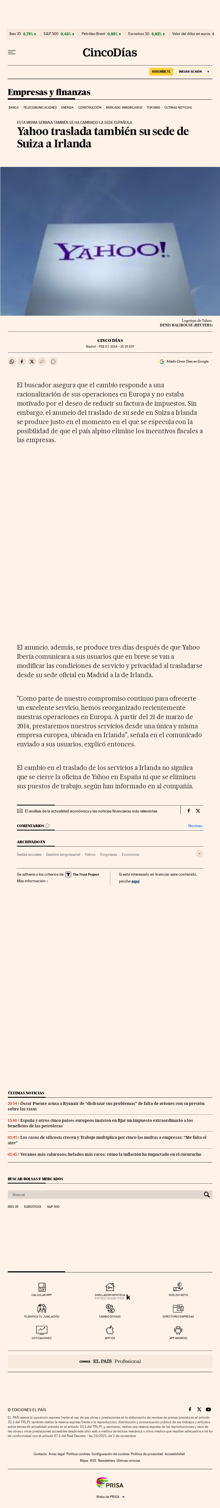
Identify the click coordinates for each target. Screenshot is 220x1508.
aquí (135, 881)
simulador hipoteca (110, 1295)
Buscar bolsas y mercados (35, 1179)
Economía (130, 854)
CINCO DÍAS (110, 340)
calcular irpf (42, 1295)
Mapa (84, 1460)
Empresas (108, 854)
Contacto (40, 1454)
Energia (67, 107)
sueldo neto (178, 1295)
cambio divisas (110, 1316)
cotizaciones (42, 1338)
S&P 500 (51, 34)
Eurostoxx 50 (138, 34)
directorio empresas (178, 1316)
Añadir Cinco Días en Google (187, 361)
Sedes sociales (29, 854)
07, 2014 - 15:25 (116, 346)
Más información (31, 881)
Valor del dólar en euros (191, 34)
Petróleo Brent (93, 34)
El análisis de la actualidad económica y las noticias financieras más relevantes (91, 811)
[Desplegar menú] (12, 52)
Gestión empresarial (63, 854)
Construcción (89, 107)
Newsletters (106, 1460)
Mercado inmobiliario (124, 107)
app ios (110, 1338)
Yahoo (90, 854)
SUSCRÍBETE (161, 72)
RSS (93, 1460)
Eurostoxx (32, 1207)
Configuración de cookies (110, 1454)
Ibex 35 (15, 34)
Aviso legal (57, 1454)
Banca (14, 107)
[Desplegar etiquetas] (199, 854)
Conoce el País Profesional (110, 1361)
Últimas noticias (178, 107)
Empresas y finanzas (49, 92)
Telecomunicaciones (40, 107)
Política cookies (78, 1454)
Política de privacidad (147, 1454)
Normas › (195, 826)
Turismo (153, 107)
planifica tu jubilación (41, 1316)
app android (178, 1338)
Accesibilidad (175, 1454)
